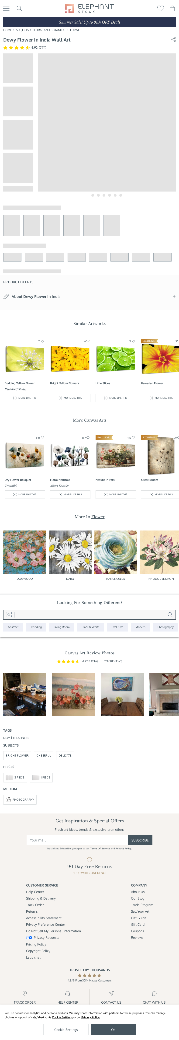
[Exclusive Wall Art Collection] (117, 627)
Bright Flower (17, 755)
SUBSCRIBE (140, 840)
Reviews (137, 937)
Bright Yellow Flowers (64, 383)
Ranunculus (115, 578)
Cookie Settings (62, 1017)
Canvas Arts (95, 420)
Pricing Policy (36, 944)
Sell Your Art (140, 911)
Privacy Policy (90, 1017)
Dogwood (25, 578)
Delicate (65, 755)
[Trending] (36, 627)
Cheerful (44, 755)
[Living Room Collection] (61, 627)
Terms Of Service (100, 848)
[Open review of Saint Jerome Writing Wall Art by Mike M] (24, 694)
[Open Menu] (6, 8)
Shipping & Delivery (41, 898)
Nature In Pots (105, 480)
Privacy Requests (46, 937)
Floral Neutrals (60, 480)
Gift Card (138, 924)
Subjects (22, 30)
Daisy (70, 578)
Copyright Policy (38, 951)
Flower (76, 30)
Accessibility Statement (44, 918)
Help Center (35, 892)
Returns (32, 911)
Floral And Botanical (49, 30)
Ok (113, 1030)
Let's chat (33, 957)
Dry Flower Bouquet (18, 480)
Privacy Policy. (124, 848)
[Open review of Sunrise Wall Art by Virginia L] (73, 694)
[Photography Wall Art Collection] (165, 627)
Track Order (35, 905)
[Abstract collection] (13, 627)
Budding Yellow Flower (20, 383)
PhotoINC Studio (15, 389)
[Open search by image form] (8, 614)
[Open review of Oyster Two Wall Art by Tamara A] (122, 694)
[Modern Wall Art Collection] (140, 627)
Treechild (11, 486)
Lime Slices (103, 383)
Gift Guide (138, 918)
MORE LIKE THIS (27, 397)
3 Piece (19, 777)
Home (7, 30)
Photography (23, 799)
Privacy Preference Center (45, 924)
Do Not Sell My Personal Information (53, 931)
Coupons (137, 931)
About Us (138, 892)
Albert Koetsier (59, 486)
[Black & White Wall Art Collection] (90, 627)
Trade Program (142, 905)
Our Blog (137, 898)
